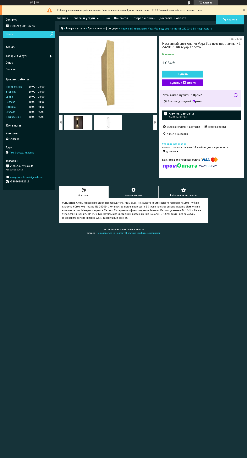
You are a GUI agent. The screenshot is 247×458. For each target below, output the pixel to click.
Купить (183, 74)
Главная (62, 18)
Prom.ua (140, 229)
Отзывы (11, 69)
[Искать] (51, 34)
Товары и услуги (83, 18)
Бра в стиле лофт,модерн (103, 28)
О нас (106, 18)
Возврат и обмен (143, 18)
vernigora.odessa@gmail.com (26, 177)
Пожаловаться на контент (110, 233)
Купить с (176, 83)
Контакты (121, 18)
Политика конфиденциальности (143, 233)
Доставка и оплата (172, 18)
